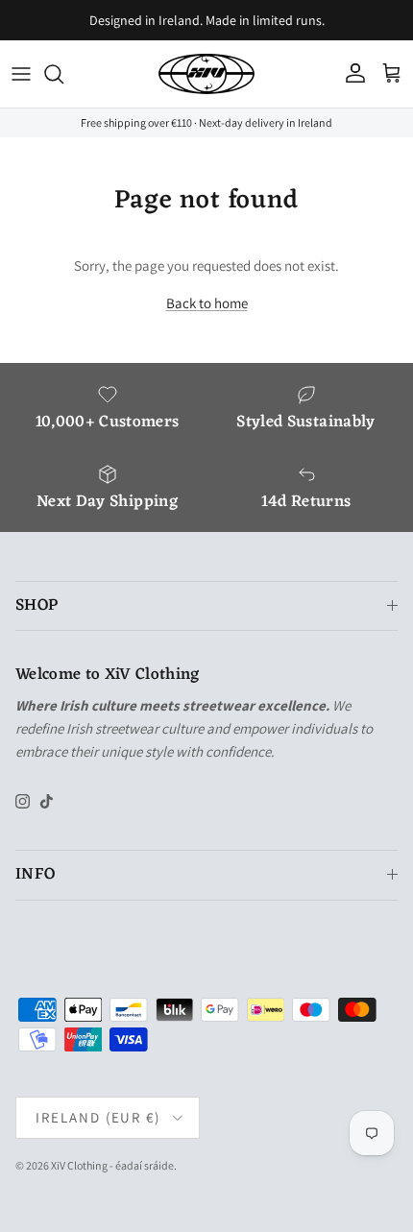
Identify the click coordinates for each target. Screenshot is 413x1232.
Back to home (207, 303)
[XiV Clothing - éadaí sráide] (206, 74)
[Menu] (21, 74)
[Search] (63, 74)
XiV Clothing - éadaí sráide (112, 1165)
